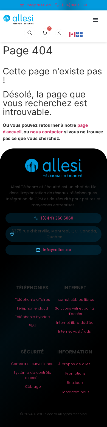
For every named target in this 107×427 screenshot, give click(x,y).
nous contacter (46, 131)
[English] (72, 34)
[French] (79, 34)
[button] (95, 19)
